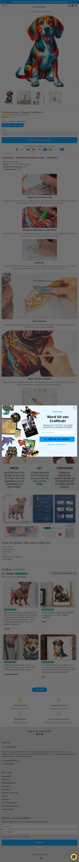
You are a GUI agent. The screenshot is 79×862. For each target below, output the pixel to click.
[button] (74, 857)
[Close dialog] (74, 407)
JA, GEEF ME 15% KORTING (57, 439)
